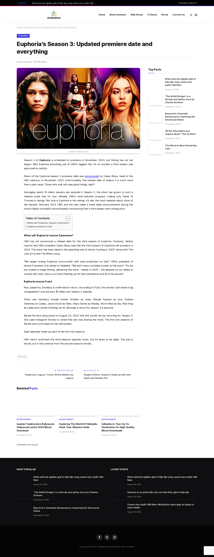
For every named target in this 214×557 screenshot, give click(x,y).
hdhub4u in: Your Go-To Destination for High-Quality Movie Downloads (118, 427)
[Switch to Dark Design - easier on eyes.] (191, 15)
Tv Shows (152, 14)
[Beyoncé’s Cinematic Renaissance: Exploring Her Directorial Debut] (155, 117)
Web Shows (137, 14)
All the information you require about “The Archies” (180, 132)
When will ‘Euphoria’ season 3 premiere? (48, 222)
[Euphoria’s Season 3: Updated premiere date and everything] (78, 108)
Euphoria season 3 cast (40, 226)
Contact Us (179, 14)
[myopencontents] (54, 15)
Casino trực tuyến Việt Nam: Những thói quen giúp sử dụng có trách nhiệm (160, 506)
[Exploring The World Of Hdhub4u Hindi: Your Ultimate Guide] (78, 405)
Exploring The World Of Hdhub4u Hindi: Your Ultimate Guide (78, 426)
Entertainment (118, 14)
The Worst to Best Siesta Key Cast (181, 147)
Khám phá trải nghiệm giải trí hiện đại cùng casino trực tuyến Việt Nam (65, 3)
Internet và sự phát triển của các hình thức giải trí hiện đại (158, 492)
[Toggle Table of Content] (66, 218)
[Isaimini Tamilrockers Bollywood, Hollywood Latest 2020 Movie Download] (36, 405)
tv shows (23, 36)
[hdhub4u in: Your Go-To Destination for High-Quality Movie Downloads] (121, 405)
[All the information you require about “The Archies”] (155, 134)
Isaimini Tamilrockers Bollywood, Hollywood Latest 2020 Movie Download (36, 427)
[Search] (195, 15)
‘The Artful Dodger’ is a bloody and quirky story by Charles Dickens (179, 99)
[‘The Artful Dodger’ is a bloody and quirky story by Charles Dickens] (155, 99)
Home (102, 14)
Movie (164, 14)
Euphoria (22, 356)
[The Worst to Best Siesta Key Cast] (155, 149)
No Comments (25, 62)
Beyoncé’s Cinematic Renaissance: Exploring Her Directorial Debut (180, 116)
